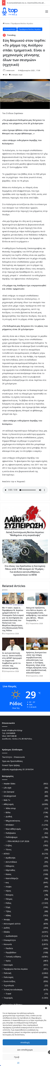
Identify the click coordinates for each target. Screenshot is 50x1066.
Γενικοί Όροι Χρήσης (11, 765)
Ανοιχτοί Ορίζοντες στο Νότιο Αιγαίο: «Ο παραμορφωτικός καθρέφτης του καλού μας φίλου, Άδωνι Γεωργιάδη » (36, 614)
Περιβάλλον (11, 952)
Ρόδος (8, 903)
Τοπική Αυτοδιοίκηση (13, 989)
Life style (7, 787)
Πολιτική (7, 973)
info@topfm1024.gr (14, 730)
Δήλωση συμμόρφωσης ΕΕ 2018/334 (17, 769)
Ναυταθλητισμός (13, 829)
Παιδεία (9, 948)
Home (7, 23)
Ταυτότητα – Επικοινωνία (13, 757)
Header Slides (9, 783)
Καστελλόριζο (12, 878)
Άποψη (7, 919)
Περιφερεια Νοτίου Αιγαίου (22, 23)
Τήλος (8, 911)
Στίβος (9, 845)
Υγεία (8, 960)
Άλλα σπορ (11, 808)
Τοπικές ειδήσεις (13, 956)
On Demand (9, 792)
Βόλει (8, 812)
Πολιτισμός (8, 977)
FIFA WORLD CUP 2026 (18, 841)
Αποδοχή (25, 1042)
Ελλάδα (7, 932)
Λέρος (8, 890)
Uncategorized (10, 796)
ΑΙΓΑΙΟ (7, 853)
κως (7, 882)
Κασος (8, 874)
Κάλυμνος (10, 866)
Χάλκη (8, 915)
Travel (8, 993)
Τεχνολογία (9, 985)
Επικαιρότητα (9, 29)
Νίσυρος (9, 895)
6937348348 (11, 736)
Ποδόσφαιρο (11, 837)
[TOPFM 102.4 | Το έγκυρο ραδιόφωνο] (10, 11)
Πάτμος (9, 899)
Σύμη (8, 907)
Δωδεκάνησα (11, 936)
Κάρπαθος (10, 870)
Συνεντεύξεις (9, 981)
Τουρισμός (8, 998)
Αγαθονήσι (10, 857)
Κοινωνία (8, 944)
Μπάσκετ (10, 825)
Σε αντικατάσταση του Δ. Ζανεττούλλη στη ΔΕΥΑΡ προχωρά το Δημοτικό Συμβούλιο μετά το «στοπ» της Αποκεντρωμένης (12, 660)
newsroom (10, 70)
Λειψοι (9, 886)
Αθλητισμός (9, 804)
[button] (46, 1008)
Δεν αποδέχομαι (25, 1049)
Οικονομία (8, 965)
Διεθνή (9, 816)
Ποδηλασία (11, 833)
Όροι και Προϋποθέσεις (12, 761)
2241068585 (10, 733)
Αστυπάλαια (11, 862)
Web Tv (7, 800)
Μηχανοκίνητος (13, 820)
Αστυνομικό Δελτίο (12, 923)
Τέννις (8, 849)
